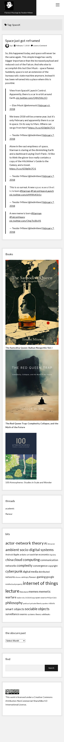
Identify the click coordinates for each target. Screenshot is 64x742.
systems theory (34, 614)
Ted (11, 46)
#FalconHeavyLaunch (42, 190)
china (9, 560)
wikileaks (46, 614)
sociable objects (37, 609)
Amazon (51, 544)
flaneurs (32, 577)
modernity (21, 598)
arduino (23, 554)
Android (9, 554)
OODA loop (30, 597)
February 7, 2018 (23, 45)
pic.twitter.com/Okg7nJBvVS (25, 220)
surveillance (12, 614)
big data (53, 555)
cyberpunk (13, 571)
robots (52, 603)
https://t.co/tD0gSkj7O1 (41, 127)
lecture (12, 591)
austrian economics (39, 554)
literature (24, 592)
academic (9, 508)
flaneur (8, 514)
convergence (40, 565)
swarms (23, 614)
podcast (26, 603)
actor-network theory (24, 543)
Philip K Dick (52, 598)
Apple (16, 554)
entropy (25, 577)
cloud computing (27, 559)
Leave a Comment (40, 45)
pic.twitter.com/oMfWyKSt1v (25, 194)
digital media (30, 571)
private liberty (36, 603)
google (50, 576)
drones (18, 577)
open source (41, 597)
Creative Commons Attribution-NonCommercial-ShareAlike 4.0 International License (29, 701)
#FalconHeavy (17, 216)
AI (45, 543)
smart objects (14, 609)
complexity (24, 565)
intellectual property (13, 584)
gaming (41, 576)
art (28, 554)
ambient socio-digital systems (29, 549)
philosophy (14, 603)
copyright (53, 566)
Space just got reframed (22, 41)
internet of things (40, 583)
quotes (45, 603)
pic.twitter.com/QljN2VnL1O (31, 97)
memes (33, 591)
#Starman (25, 190)
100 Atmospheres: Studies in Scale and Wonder (28, 482)
